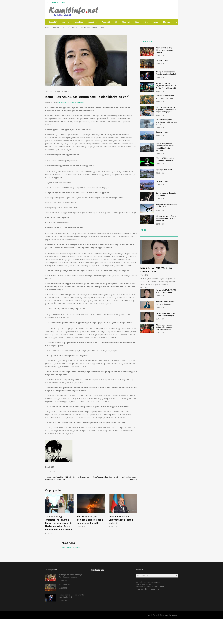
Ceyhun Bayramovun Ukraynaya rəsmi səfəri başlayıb (121, 519)
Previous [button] (47, 515)
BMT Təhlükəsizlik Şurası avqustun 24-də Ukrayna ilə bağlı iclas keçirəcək (166, 109)
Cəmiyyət (66, 22)
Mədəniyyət (92, 22)
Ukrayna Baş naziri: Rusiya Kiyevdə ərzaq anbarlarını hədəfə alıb (166, 218)
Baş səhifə (53, 22)
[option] (59, 514)
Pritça (145, 22)
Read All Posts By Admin (71, 547)
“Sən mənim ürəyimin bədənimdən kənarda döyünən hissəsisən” (164, 327)
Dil (116, 22)
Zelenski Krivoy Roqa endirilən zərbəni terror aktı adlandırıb (166, 122)
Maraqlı (166, 22)
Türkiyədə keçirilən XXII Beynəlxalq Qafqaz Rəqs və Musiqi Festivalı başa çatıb (166, 86)
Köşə (137, 22)
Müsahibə (79, 22)
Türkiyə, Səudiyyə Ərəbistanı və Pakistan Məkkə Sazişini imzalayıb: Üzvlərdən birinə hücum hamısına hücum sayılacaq (59, 523)
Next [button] (135, 515)
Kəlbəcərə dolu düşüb (164, 170)
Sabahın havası (162, 60)
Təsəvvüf (106, 22)
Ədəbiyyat (125, 22)
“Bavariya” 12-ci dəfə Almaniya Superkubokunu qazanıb (165, 50)
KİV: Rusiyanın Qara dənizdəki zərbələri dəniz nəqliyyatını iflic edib (90, 519)
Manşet (58, 91)
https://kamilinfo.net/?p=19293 (70, 102)
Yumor (156, 22)
